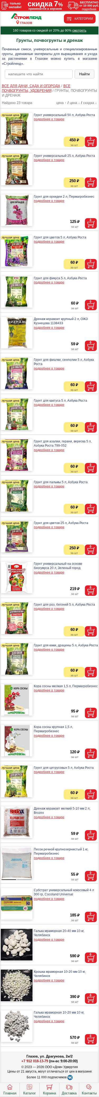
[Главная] (26, 16)
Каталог (29, 1093)
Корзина (49, 1093)
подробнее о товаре (49, 119)
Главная (9, 1093)
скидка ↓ (90, 103)
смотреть (79, 30)
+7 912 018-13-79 (34, 1061)
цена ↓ (75, 103)
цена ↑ (61, 103)
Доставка (69, 1093)
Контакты (89, 1093)
